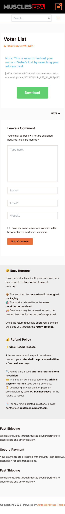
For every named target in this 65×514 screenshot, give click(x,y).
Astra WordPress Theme (51, 504)
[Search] (49, 18)
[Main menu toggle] (58, 18)
